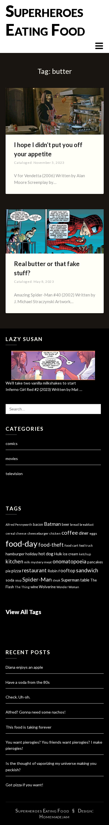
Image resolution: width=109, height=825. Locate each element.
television (14, 473)
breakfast (87, 524)
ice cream (70, 554)
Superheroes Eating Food (45, 20)
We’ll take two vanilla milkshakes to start (41, 383)
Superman (70, 579)
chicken (55, 533)
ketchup (85, 554)
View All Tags (23, 611)
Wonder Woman (67, 587)
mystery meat (41, 562)
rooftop (66, 570)
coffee (69, 532)
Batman (52, 524)
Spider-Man (37, 579)
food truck (86, 545)
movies (12, 458)
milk (27, 562)
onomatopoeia (69, 561)
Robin (53, 570)
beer (65, 524)
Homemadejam (54, 816)
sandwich (87, 570)
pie (8, 571)
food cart (71, 545)
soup (18, 580)
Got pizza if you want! (24, 784)
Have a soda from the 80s (28, 682)
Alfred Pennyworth (19, 524)
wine (34, 587)
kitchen (14, 561)
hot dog (46, 553)
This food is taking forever (28, 727)
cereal (10, 533)
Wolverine (47, 587)
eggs (93, 533)
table (84, 580)
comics (12, 443)
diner (84, 533)
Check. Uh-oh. (18, 697)
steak (56, 580)
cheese (21, 533)
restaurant (34, 570)
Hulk (58, 553)
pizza (16, 570)
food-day (21, 543)
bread (74, 524)
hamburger (15, 553)
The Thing (22, 587)
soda (10, 580)
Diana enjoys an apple (24, 667)
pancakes (95, 562)
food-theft (51, 545)
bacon (38, 524)
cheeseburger (38, 533)
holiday (31, 553)
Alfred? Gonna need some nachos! (36, 712)
